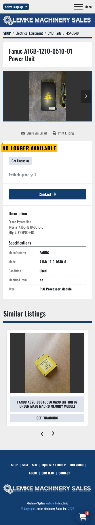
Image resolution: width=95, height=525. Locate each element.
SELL (35, 464)
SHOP (14, 464)
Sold (25, 464)
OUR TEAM (48, 473)
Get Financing (20, 160)
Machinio (63, 503)
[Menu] (78, 6)
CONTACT (64, 473)
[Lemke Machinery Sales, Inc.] (47, 488)
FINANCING (77, 464)
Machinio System (36, 503)
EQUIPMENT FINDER (54, 464)
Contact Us (47, 194)
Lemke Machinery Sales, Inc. (51, 508)
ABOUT (33, 473)
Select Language (14, 6)
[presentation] (42, 432)
